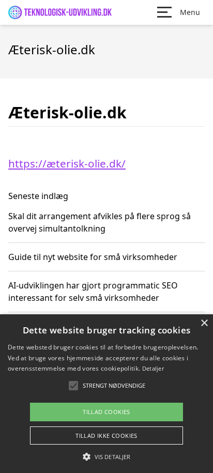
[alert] (106, 393)
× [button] (204, 323)
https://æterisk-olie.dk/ (67, 163)
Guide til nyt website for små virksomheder (92, 257)
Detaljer (153, 368)
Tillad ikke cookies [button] (106, 435)
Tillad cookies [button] (106, 412)
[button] (106, 456)
